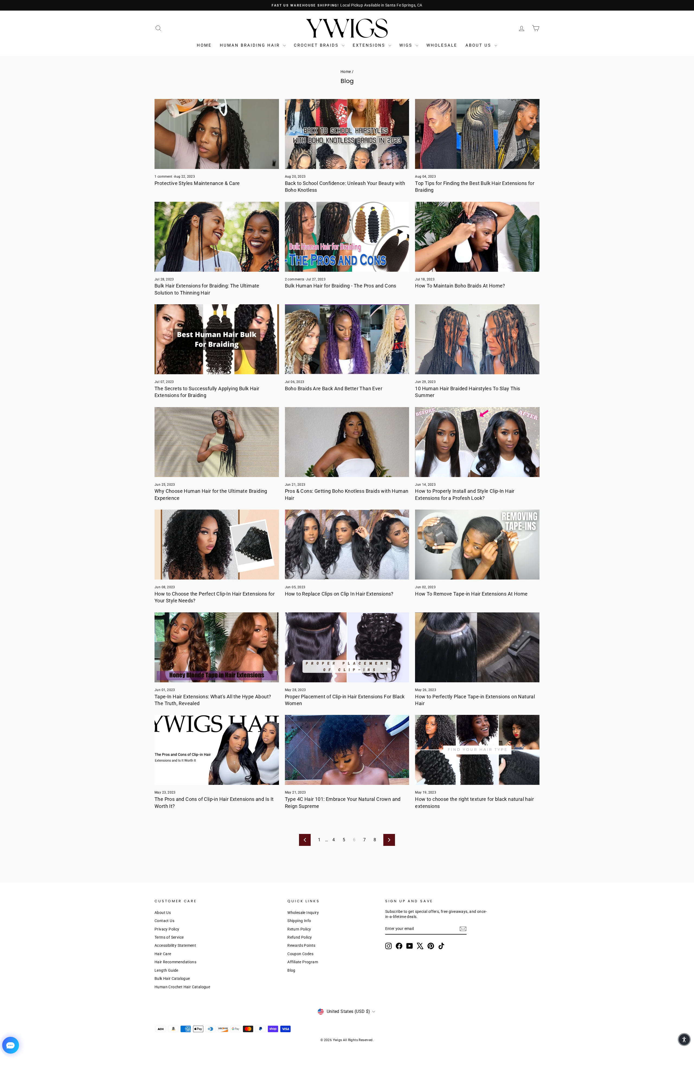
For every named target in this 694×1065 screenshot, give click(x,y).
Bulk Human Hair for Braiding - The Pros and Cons (340, 286)
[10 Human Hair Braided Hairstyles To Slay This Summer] (477, 339)
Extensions (370, 45)
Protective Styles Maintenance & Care (197, 183)
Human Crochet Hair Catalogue (182, 987)
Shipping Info (299, 921)
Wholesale (441, 45)
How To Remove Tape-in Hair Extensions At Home (471, 594)
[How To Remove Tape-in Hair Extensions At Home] (477, 545)
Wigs (406, 45)
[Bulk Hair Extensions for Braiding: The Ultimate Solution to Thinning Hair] (217, 237)
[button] (684, 1039)
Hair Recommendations (175, 962)
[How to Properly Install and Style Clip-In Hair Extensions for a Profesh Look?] (477, 442)
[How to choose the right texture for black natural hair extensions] (477, 750)
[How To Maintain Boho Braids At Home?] (477, 237)
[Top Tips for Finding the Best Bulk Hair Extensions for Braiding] (477, 134)
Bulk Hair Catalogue (172, 978)
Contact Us (164, 921)
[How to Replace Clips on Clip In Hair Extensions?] (347, 545)
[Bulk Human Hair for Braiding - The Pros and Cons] (347, 237)
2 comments (295, 279)
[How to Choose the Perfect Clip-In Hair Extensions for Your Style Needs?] (217, 545)
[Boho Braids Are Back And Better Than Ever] (347, 339)
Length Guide (166, 970)
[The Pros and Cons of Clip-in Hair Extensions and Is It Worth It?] (217, 750)
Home (204, 45)
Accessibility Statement (175, 945)
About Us (479, 45)
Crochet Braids (317, 45)
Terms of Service (169, 937)
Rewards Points (301, 945)
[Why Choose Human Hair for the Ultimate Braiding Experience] (217, 442)
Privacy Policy (167, 929)
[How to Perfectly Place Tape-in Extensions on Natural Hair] (477, 647)
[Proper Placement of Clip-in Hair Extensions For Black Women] (347, 647)
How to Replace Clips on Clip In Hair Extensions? (339, 594)
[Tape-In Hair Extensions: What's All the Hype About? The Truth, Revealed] (217, 647)
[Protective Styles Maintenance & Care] (217, 134)
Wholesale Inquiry (303, 912)
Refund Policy (299, 937)
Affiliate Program (302, 962)
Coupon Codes (300, 954)
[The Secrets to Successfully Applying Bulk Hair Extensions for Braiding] (217, 339)
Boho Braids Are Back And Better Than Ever (333, 388)
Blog (291, 970)
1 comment (164, 176)
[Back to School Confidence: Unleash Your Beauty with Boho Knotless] (347, 134)
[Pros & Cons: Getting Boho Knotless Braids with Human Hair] (347, 442)
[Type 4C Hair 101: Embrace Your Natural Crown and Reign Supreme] (347, 750)
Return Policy (299, 929)
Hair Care (163, 954)
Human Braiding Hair (251, 45)
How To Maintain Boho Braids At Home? (460, 286)
